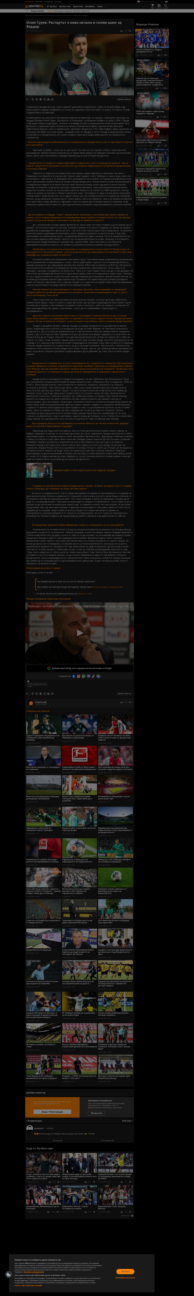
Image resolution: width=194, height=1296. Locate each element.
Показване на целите (125, 1277)
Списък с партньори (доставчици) (28, 1285)
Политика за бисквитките (34, 1272)
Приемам (125, 1271)
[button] (8, 1274)
